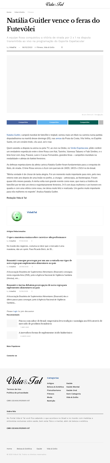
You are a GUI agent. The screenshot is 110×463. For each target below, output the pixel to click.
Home (9, 12)
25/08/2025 (23, 267)
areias (59, 138)
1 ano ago (24, 327)
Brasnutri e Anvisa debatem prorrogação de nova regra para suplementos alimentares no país (37, 286)
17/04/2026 (23, 241)
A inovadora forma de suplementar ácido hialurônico (45, 332)
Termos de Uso (14, 389)
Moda (49, 397)
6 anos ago (25, 336)
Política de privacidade (17, 393)
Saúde (69, 383)
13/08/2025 (23, 291)
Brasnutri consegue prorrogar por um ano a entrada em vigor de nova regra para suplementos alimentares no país (39, 261)
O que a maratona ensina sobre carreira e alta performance (36, 237)
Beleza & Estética (55, 387)
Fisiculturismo (54, 390)
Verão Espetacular (79, 148)
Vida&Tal (12, 47)
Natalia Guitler (13, 135)
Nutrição (51, 401)
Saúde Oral (71, 390)
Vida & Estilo (19, 12)
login (15, 311)
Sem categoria (73, 394)
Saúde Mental (73, 387)
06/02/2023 (27, 47)
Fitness (31, 12)
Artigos (50, 383)
